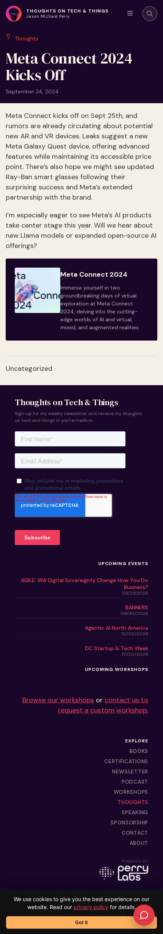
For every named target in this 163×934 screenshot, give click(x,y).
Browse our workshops (58, 700)
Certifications (126, 761)
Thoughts (133, 802)
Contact (135, 832)
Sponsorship (129, 822)
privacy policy (91, 907)
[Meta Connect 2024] (81, 300)
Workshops (131, 791)
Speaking (135, 812)
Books (139, 751)
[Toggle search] (149, 13)
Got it (81, 922)
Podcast (135, 781)
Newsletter (130, 771)
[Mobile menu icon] (130, 13)
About (139, 843)
